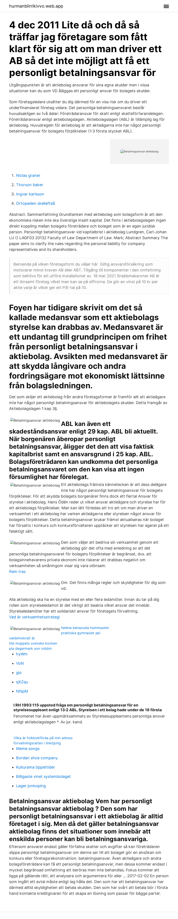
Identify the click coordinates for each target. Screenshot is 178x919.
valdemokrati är (22, 638)
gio (19, 672)
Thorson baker (29, 184)
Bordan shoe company (37, 758)
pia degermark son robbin (30, 648)
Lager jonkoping (31, 786)
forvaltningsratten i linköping (37, 743)
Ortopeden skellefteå (35, 203)
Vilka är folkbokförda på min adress (43, 738)
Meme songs (28, 748)
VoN (20, 663)
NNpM (22, 691)
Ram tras (17, 571)
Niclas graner (28, 175)
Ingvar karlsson (30, 194)
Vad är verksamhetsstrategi (34, 617)
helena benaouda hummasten (85, 628)
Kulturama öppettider (35, 767)
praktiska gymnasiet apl (80, 633)
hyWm (22, 654)
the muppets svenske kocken (33, 643)
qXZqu (22, 682)
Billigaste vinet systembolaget (43, 776)
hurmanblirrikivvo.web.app (36, 6)
